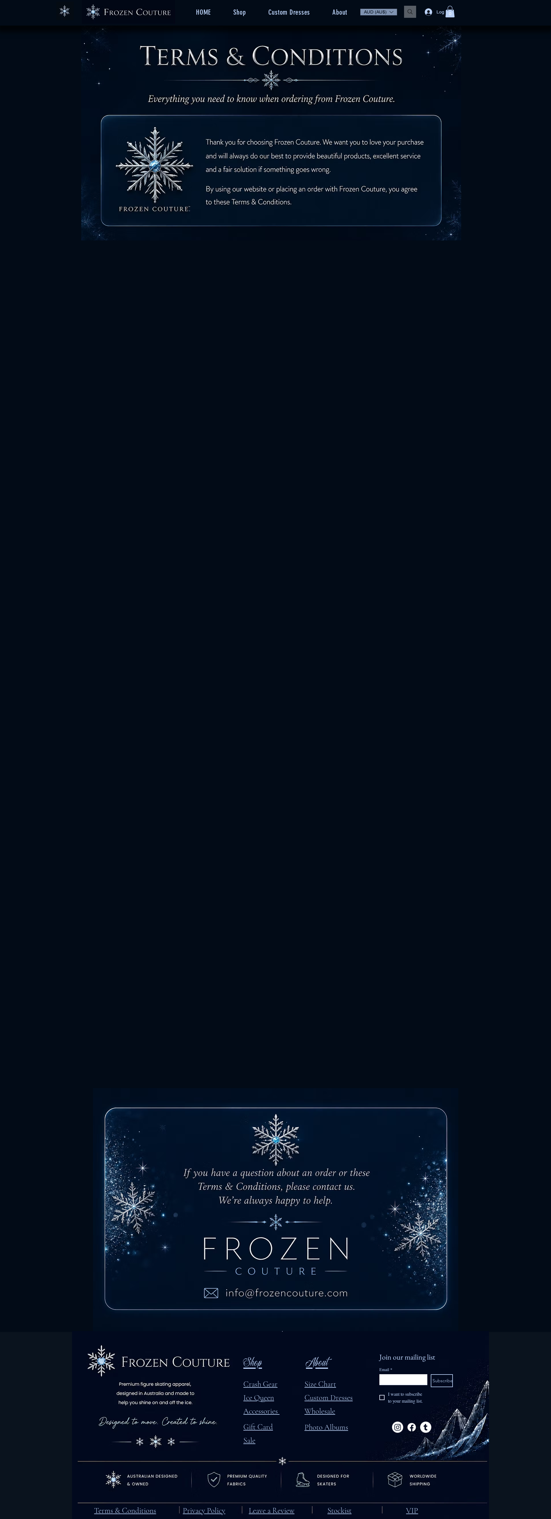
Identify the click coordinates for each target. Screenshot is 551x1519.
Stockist (339, 1510)
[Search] (410, 12)
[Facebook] (411, 1427)
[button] (378, 12)
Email (385, 1369)
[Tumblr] (425, 1427)
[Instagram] (397, 1427)
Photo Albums (326, 1427)
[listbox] (378, 12)
